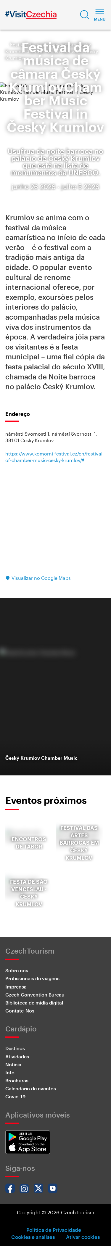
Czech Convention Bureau (35, 994)
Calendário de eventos (30, 1088)
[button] (84, 15)
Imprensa (16, 986)
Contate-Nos (19, 1010)
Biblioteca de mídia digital (34, 1002)
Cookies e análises (33, 1237)
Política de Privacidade (53, 1230)
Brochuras (16, 1080)
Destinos (15, 1048)
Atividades (17, 1056)
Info (10, 1072)
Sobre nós (16, 970)
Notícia (13, 1064)
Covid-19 (15, 1096)
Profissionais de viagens (32, 978)
